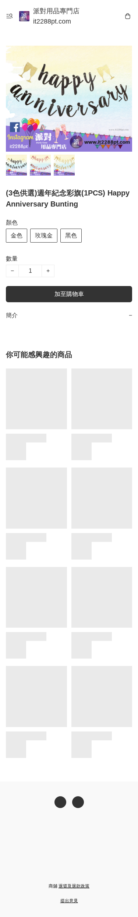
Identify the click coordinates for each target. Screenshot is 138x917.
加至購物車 (69, 294)
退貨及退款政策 (74, 886)
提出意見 (69, 900)
